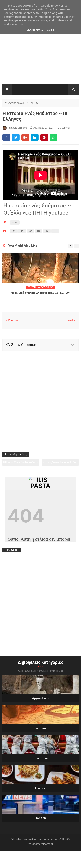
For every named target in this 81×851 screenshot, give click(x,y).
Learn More (35, 29)
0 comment (65, 127)
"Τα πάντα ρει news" (49, 838)
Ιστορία (40, 728)
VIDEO (34, 102)
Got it (51, 29)
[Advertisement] (40, 58)
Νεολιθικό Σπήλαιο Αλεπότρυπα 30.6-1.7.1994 (40, 292)
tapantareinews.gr (42, 843)
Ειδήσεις (40, 818)
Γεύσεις (40, 788)
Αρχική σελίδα (16, 102)
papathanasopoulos (40, 287)
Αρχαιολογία (40, 698)
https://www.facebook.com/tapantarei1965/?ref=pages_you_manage (60, 463)
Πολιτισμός (41, 758)
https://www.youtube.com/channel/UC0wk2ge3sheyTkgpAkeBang (21, 463)
